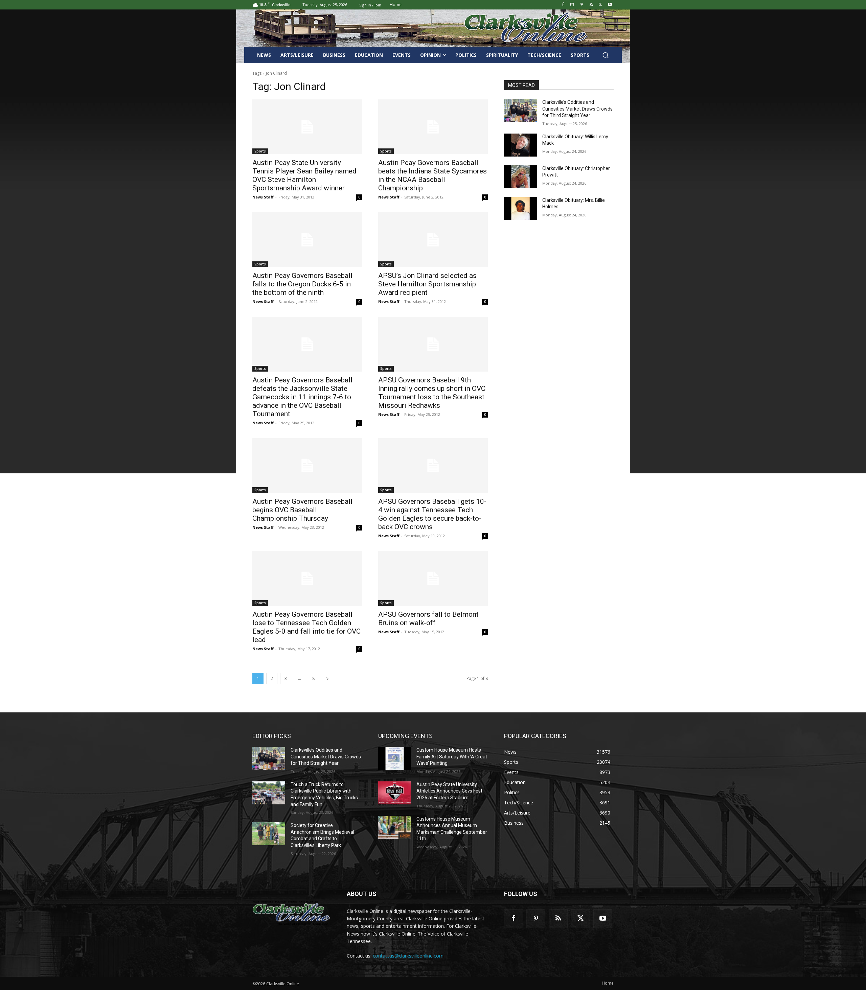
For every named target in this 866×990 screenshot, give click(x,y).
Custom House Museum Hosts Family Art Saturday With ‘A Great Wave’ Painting (451, 756)
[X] (600, 5)
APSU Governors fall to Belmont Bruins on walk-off (428, 618)
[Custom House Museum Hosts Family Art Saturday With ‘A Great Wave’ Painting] (394, 758)
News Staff (263, 196)
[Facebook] (563, 5)
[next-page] (327, 678)
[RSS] (591, 5)
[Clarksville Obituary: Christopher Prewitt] (520, 176)
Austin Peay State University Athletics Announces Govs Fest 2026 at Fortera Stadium (449, 791)
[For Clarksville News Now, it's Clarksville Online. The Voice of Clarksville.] (291, 913)
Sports (260, 151)
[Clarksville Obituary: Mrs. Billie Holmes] (520, 208)
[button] (605, 55)
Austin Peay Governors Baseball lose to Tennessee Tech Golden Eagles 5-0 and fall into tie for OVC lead (306, 627)
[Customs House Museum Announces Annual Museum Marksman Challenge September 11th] (394, 827)
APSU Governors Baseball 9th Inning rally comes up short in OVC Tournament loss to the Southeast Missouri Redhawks (431, 392)
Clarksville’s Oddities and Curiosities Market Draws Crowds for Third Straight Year (577, 108)
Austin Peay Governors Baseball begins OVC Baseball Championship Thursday (302, 509)
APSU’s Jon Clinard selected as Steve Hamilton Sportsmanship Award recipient (427, 284)
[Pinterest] (582, 5)
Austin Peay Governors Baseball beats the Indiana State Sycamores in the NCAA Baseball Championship (432, 175)
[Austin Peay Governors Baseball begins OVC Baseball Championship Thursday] (307, 465)
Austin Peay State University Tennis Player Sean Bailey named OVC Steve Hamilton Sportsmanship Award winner (304, 175)
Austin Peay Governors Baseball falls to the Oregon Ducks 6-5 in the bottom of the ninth (302, 284)
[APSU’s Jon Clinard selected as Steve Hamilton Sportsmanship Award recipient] (433, 239)
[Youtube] (610, 5)
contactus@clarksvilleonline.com (408, 955)
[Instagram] (572, 5)
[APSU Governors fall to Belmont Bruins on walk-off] (433, 578)
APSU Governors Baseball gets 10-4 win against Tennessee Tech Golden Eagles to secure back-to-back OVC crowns (432, 514)
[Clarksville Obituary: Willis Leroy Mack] (520, 145)
